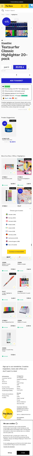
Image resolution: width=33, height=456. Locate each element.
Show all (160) (20, 403)
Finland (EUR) (11, 224)
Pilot (18, 394)
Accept (23, 452)
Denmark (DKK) (12, 221)
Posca (18, 400)
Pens (3, 14)
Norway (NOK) (12, 218)
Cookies (4, 397)
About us (4, 381)
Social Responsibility (7, 390)
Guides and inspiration (8, 388)
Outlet (18, 386)
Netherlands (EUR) (13, 238)
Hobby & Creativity (21, 379)
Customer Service (6, 378)
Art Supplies (20, 377)
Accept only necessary (9, 446)
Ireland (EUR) (11, 228)
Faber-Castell (20, 398)
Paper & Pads (20, 383)
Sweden (19, 419)
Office (7, 14)
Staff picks (20, 390)
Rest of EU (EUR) (12, 244)
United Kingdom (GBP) (14, 241)
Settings (10, 452)
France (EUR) (11, 231)
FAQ (3, 380)
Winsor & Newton (21, 401)
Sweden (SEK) (12, 214)
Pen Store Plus (6, 387)
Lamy (18, 396)
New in (18, 388)
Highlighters (14, 14)
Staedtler (6, 43)
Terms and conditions (7, 394)
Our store (4, 383)
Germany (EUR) (12, 234)
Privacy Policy (5, 395)
